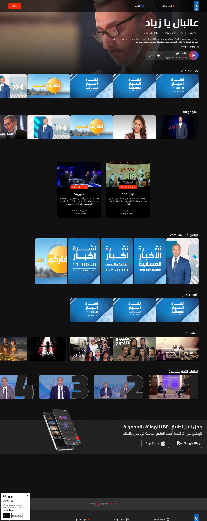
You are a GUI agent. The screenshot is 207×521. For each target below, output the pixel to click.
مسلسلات (192, 333)
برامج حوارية (191, 111)
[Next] (3, 86)
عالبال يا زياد (172, 22)
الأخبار (137, 6)
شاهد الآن (181, 53)
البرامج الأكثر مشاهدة (184, 234)
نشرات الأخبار (191, 294)
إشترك (14, 6)
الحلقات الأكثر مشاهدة (184, 371)
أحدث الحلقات (190, 70)
